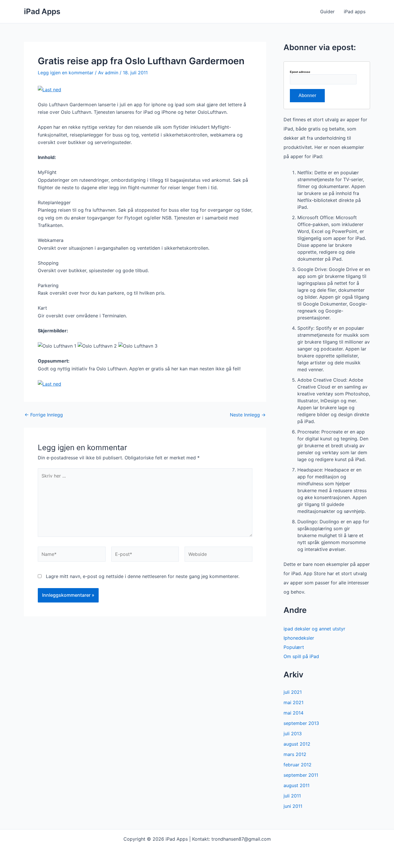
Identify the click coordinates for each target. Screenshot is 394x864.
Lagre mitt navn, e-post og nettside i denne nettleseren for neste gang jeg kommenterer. (142, 576)
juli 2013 (293, 733)
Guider (327, 11)
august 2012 (297, 744)
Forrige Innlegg (44, 414)
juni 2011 (293, 806)
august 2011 (296, 785)
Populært (294, 647)
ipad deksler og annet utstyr (314, 629)
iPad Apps (42, 11)
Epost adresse (300, 72)
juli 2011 (292, 796)
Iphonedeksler (299, 638)
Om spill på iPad (301, 656)
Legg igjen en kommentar (65, 72)
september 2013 (301, 723)
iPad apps (354, 11)
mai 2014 (293, 713)
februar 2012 (298, 765)
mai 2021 (293, 702)
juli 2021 (293, 692)
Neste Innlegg (248, 414)
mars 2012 (295, 754)
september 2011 (301, 775)
